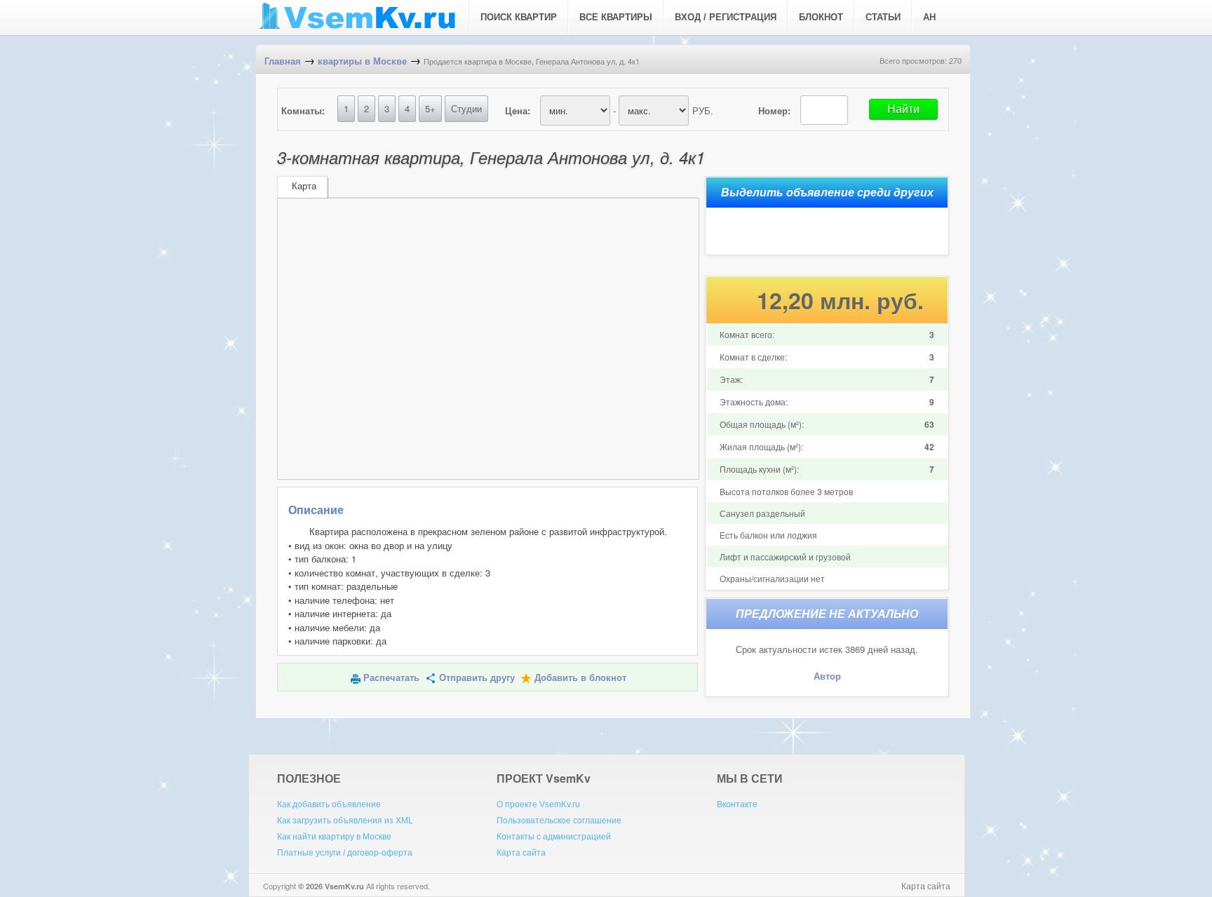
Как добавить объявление (329, 804)
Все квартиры (615, 17)
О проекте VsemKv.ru (538, 804)
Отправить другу (477, 678)
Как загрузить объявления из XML (345, 820)
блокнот (821, 17)
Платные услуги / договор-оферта (344, 853)
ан (929, 17)
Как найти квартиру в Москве (334, 837)
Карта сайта (521, 853)
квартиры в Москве (362, 61)
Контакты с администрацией (554, 837)
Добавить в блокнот (580, 678)
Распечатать (391, 678)
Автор (827, 676)
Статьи (883, 17)
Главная (282, 61)
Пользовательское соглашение (559, 820)
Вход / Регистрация (725, 17)
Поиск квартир (518, 17)
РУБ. (702, 110)
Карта (304, 186)
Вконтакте (737, 804)
